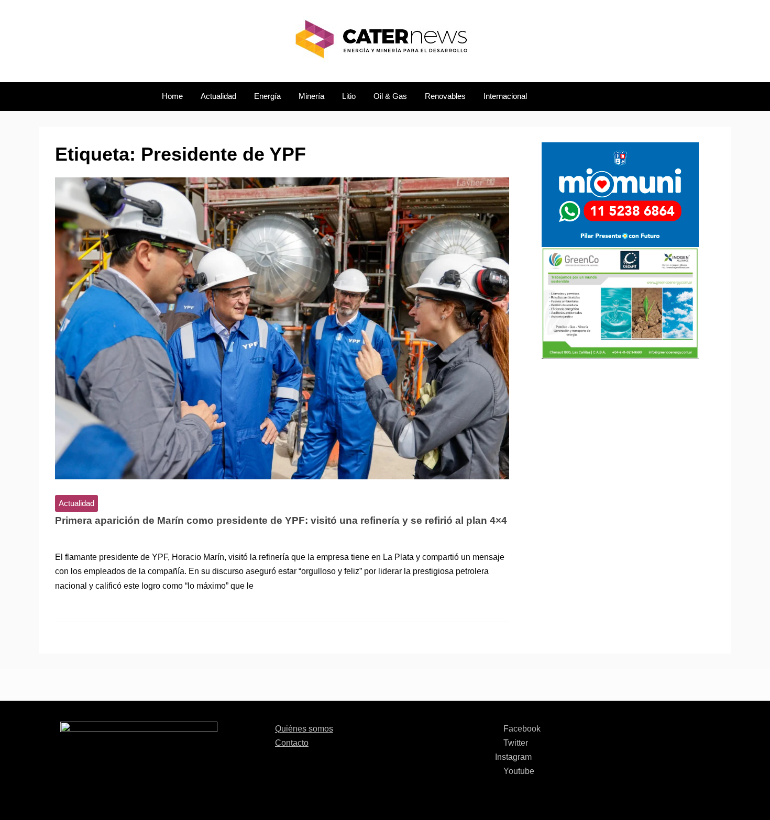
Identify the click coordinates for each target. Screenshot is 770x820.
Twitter (514, 742)
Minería (311, 96)
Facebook (521, 728)
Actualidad (218, 96)
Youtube (517, 771)
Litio (349, 96)
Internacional (505, 96)
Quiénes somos (304, 728)
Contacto (292, 742)
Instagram (513, 756)
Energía (267, 96)
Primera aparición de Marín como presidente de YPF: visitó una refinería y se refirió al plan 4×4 (281, 520)
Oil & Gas (390, 96)
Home (172, 96)
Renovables (445, 96)
